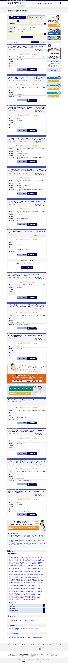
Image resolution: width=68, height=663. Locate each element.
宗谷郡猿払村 (33, 582)
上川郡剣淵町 (29, 579)
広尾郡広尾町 (33, 594)
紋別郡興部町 (11, 588)
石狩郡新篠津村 (40, 562)
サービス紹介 (12, 5)
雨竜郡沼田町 (11, 576)
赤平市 (10, 560)
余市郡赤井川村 (33, 571)
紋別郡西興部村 (17, 588)
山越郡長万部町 (21, 565)
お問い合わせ (37, 659)
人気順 (43, 42)
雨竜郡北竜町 (41, 574)
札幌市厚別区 (11, 557)
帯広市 (42, 557)
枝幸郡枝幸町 (17, 583)
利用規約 (24, 659)
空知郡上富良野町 (28, 577)
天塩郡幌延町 (11, 585)
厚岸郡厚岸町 (16, 597)
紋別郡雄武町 (23, 588)
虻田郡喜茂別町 (41, 568)
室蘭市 (36, 557)
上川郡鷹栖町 (16, 576)
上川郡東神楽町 (22, 576)
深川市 (43, 560)
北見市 (10, 559)
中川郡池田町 (11, 596)
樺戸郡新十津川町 (17, 574)
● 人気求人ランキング (41, 647)
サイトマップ (20, 659)
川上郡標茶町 (27, 597)
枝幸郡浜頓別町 (39, 582)
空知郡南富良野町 (12, 579)
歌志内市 (39, 560)
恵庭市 (17, 562)
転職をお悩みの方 (30, 5)
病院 (24, 27)
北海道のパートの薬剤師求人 (14, 629)
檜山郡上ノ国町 (33, 565)
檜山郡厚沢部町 (39, 565)
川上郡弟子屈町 (33, 597)
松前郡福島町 (16, 563)
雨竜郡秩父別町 (30, 574)
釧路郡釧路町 (11, 597)
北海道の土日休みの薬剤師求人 (14, 637)
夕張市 (13, 559)
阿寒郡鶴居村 (39, 597)
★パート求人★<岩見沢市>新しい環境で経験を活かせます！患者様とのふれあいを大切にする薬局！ (26, 336)
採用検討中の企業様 (58, 644)
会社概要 (47, 659)
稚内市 (31, 559)
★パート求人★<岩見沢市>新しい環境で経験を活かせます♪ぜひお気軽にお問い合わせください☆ (26, 232)
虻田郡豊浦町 (33, 588)
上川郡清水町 (39, 593)
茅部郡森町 (11, 565)
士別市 (16, 560)
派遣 (29, 31)
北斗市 (31, 562)
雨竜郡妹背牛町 (24, 574)
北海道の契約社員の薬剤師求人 (25, 628)
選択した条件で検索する (27, 36)
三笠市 (23, 560)
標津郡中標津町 (22, 599)
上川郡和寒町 (23, 579)
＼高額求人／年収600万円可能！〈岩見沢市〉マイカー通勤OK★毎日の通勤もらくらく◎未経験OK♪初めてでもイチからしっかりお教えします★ (26, 77)
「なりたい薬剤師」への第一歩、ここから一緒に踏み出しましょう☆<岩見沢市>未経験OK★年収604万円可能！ (26, 275)
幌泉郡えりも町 (33, 591)
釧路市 (39, 557)
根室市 (26, 560)
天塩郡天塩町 (28, 582)
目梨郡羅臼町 (33, 599)
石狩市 (27, 562)
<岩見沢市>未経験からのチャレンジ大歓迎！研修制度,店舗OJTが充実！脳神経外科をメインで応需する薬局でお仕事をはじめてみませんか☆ (26, 305)
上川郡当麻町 (28, 576)
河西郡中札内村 (17, 594)
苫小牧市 (27, 559)
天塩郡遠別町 (23, 582)
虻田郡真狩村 (29, 568)
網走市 (20, 559)
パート (35, 31)
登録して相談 (56, 5)
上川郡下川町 (34, 579)
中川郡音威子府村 (12, 580)
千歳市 (29, 560)
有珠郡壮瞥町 (39, 588)
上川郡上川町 (11, 577)
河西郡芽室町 (11, 594)
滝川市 (32, 560)
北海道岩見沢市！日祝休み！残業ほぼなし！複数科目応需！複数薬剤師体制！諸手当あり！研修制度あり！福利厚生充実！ (26, 47)
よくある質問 (38, 5)
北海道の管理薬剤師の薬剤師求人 (37, 637)
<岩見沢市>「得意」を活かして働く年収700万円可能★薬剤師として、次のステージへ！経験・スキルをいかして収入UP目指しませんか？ (26, 461)
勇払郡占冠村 (18, 579)
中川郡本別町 (22, 596)
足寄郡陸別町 (33, 596)
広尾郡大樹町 (28, 594)
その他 (30, 29)
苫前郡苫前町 (40, 580)
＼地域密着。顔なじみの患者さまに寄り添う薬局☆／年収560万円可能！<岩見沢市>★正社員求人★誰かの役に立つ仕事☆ (26, 431)
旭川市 (33, 557)
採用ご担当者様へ (42, 659)
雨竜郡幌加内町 (24, 580)
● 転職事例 (39, 648)
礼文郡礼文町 (28, 583)
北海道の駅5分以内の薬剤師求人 (25, 637)
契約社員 (23, 31)
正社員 (17, 31)
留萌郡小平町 (35, 580)
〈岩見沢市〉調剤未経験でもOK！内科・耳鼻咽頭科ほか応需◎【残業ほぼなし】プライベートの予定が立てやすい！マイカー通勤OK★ (26, 138)
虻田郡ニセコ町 (23, 568)
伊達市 (20, 562)
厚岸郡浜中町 (22, 597)
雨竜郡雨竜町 (36, 574)
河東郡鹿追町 (28, 593)
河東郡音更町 (11, 593)
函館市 (26, 557)
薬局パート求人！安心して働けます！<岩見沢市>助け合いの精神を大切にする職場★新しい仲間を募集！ (26, 400)
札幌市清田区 (22, 557)
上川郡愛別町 (39, 576)
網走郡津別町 (22, 585)
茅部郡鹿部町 (39, 563)
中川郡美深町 (40, 579)
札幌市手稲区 (16, 557)
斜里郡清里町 (33, 585)
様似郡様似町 (27, 591)
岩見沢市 (16, 559)
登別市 (14, 562)
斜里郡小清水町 (38, 585)
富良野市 (10, 562)
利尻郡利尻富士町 (40, 583)
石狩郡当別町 (35, 562)
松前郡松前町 (11, 563)
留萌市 (23, 559)
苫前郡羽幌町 (11, 582)
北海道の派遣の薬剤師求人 (35, 628)
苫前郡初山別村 (17, 582)
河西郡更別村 (23, 594)
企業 (24, 29)
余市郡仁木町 (22, 571)
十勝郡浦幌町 (38, 596)
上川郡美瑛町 (22, 577)
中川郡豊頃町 (16, 596)
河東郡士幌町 (16, 593)
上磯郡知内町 (22, 563)
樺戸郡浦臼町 (11, 574)
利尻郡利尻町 (33, 583)
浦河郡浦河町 (22, 591)
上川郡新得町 (33, 593)
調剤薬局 (17, 27)
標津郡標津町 (28, 599)
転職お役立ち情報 (47, 5)
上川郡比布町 (33, 576)
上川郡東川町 (16, 577)
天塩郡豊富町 (23, 583)
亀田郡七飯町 (33, 563)
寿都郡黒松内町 (11, 568)
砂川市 (35, 560)
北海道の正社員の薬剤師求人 (14, 628)
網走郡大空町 (28, 588)
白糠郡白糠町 (11, 599)
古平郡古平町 (16, 571)
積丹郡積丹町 (11, 571)
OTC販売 (17, 29)
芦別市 (37, 559)
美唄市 (34, 559)
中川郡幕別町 (39, 594)
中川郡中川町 (18, 580)
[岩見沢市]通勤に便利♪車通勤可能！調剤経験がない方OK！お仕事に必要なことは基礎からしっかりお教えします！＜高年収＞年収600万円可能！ (27, 108)
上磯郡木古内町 (27, 563)
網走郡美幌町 (16, 585)
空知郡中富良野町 (35, 577)
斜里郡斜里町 (27, 585)
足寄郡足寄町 (27, 596)
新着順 (35, 42)
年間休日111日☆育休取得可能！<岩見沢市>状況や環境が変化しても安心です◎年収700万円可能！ (26, 492)
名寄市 (20, 560)
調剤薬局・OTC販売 (32, 27)
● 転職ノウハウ (40, 649)
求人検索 (20, 5)
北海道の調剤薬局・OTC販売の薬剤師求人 (16, 620)
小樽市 (29, 557)
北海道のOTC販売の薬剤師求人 (29, 620)
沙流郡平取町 (11, 591)
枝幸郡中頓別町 (11, 583)
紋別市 (13, 560)
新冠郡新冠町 (16, 591)
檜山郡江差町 (27, 565)
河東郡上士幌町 (22, 593)
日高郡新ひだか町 (40, 591)
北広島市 (23, 562)
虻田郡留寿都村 (34, 568)
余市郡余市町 (27, 571)
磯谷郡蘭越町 (17, 568)
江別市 (40, 559)
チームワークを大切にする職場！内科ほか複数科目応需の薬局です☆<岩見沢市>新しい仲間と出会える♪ (26, 202)
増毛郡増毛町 (29, 580)
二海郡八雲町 (16, 565)
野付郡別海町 (16, 599)
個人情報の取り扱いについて (30, 659)
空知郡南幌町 (39, 571)
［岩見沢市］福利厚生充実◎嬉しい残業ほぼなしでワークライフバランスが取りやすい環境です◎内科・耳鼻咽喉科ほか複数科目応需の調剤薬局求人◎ (27, 170)
